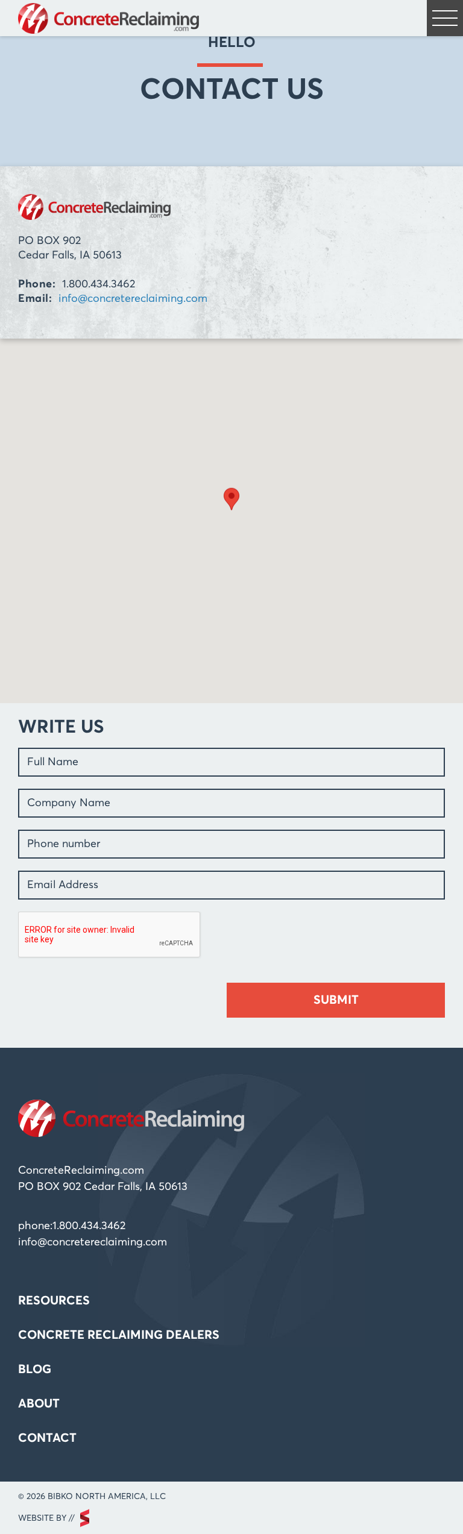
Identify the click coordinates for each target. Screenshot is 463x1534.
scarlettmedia (84, 1518)
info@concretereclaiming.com (132, 298)
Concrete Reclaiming (108, 18)
